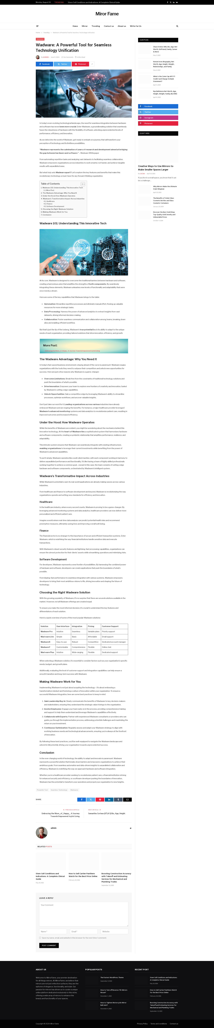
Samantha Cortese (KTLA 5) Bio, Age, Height (106, 813)
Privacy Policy (142, 1024)
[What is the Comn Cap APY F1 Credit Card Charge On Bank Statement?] (144, 79)
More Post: (50, 190)
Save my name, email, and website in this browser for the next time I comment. (74, 938)
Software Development (55, 206)
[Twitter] (27, 136)
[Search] (177, 26)
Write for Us (135, 26)
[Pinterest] (27, 148)
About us (122, 26)
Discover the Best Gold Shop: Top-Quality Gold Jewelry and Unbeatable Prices (164, 214)
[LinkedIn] (27, 142)
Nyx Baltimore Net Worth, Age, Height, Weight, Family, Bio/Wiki (165, 92)
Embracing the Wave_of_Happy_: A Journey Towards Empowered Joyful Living (61, 815)
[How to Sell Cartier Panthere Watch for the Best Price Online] (84, 861)
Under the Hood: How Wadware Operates (59, 196)
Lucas (142, 173)
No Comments (68, 57)
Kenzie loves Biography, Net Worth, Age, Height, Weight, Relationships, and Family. (163, 64)
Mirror (85, 26)
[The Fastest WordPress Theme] (91, 980)
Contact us (109, 26)
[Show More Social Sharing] (92, 64)
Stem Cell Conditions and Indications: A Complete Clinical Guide (94, 2)
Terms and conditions (158, 1024)
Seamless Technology (59, 790)
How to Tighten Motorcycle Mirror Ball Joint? (113, 1004)
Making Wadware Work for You (55, 212)
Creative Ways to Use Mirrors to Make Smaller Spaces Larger (155, 168)
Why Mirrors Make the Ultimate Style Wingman (165, 187)
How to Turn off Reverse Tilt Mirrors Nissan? (113, 991)
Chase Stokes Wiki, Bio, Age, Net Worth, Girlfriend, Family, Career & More (165, 49)
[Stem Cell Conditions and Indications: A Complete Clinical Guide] (51, 861)
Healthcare (51, 201)
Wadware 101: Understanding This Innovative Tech (62, 188)
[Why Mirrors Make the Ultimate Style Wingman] (144, 189)
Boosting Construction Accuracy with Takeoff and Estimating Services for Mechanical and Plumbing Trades (116, 877)
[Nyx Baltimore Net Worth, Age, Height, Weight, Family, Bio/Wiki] (144, 94)
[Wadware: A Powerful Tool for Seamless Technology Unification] (84, 94)
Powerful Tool (42, 790)
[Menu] (37, 26)
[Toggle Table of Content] (81, 184)
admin (46, 57)
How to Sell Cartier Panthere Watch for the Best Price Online (83, 875)
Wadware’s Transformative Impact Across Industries (63, 199)
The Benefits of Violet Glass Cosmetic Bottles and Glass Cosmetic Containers (163, 200)
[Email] (27, 155)
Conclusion (47, 215)
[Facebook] (27, 129)
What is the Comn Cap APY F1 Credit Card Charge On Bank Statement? (164, 79)
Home (75, 26)
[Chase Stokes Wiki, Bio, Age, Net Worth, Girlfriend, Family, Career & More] (144, 49)
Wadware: (74, 790)
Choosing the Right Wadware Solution (58, 209)
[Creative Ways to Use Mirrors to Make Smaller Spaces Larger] (158, 151)
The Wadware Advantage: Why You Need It (60, 193)
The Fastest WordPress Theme (112, 977)
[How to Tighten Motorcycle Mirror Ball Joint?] (91, 1005)
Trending (96, 26)
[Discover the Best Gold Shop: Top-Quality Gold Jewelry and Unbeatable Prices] (144, 215)
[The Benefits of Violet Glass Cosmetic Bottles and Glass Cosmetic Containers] (144, 201)
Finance (49, 204)
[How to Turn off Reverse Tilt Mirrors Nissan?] (91, 993)
